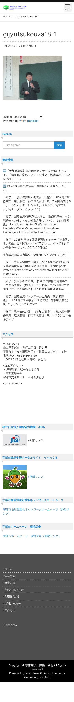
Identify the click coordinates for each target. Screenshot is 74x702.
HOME (6, 16)
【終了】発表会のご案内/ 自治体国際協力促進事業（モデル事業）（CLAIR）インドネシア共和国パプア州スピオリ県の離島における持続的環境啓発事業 (36, 285)
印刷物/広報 (11, 596)
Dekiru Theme (52, 673)
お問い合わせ (12, 603)
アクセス (9, 610)
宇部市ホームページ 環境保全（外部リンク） (32, 536)
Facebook (10, 625)
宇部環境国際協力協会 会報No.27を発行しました (34, 254)
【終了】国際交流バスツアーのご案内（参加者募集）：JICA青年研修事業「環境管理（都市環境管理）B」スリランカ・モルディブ (36, 300)
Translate (32, 120)
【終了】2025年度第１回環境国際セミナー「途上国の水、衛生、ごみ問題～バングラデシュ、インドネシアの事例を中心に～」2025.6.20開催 (36, 243)
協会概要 (9, 576)
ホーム (8, 569)
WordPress (32, 673)
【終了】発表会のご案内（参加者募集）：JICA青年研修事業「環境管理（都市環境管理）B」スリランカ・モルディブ (37, 315)
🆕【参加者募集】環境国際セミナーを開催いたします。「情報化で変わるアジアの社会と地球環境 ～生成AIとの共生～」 (36, 174)
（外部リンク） (36, 476)
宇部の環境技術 (14, 589)
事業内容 (9, 582)
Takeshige (9, 45)
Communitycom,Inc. (37, 677)
